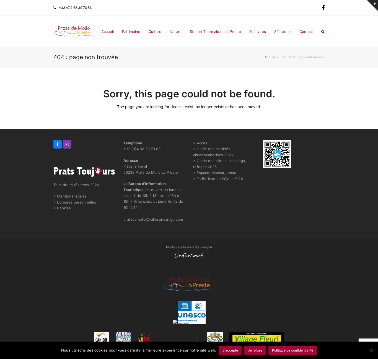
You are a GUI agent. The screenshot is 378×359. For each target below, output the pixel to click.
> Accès (200, 143)
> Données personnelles (74, 202)
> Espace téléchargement (215, 172)
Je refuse (255, 350)
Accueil (270, 57)
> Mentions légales (70, 196)
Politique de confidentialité (292, 350)
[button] (323, 31)
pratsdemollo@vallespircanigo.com (153, 219)
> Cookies (62, 208)
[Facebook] (323, 7)
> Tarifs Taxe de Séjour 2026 (218, 178)
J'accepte (230, 350)
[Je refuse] (371, 350)
